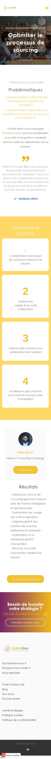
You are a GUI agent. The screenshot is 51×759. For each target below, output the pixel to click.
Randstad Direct (12, 133)
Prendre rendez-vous (25, 622)
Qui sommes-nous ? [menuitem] (14, 663)
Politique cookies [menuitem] (12, 715)
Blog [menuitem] (5, 689)
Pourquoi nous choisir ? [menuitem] (16, 667)
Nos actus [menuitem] (8, 693)
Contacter (25, 470)
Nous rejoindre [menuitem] (11, 672)
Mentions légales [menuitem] (12, 710)
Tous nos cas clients (25, 579)
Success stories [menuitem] (11, 698)
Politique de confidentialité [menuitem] (19, 719)
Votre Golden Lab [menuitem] (13, 684)
